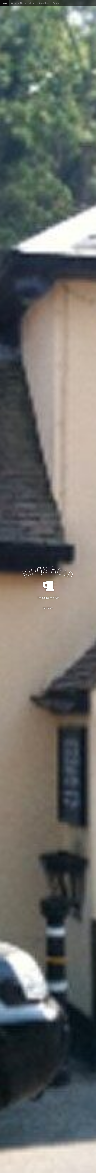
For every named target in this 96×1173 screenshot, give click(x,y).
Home (5, 3)
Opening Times (18, 3)
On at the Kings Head (39, 3)
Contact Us (58, 3)
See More (48, 607)
